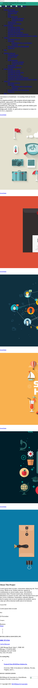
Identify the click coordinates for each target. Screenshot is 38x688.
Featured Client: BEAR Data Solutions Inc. (15, 664)
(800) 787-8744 (5, 640)
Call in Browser (5, 644)
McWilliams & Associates (19, 684)
